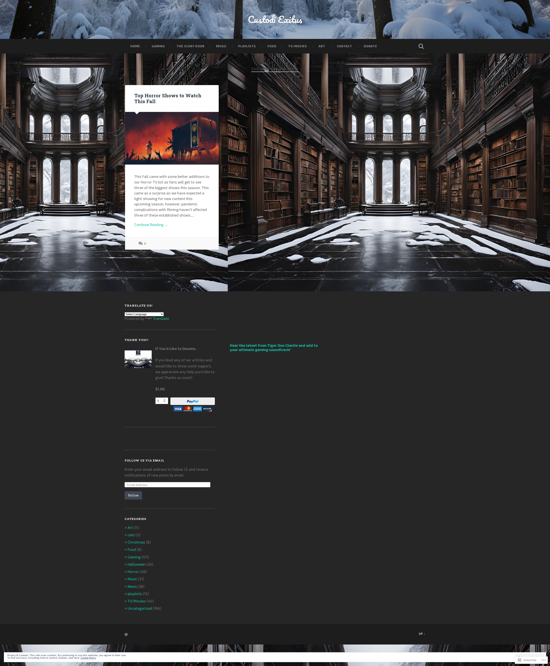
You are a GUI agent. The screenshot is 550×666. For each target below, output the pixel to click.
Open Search (421, 46)
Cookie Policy (88, 657)
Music (221, 46)
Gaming (158, 46)
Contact (344, 46)
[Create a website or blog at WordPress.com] (126, 634)
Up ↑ (422, 633)
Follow (133, 495)
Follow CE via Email (144, 460)
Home (135, 46)
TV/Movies (297, 46)
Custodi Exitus (275, 19)
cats (131, 535)
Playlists (247, 46)
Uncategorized (140, 608)
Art (322, 46)
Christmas (136, 542)
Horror (133, 571)
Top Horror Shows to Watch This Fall (167, 98)
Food (272, 46)
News (132, 586)
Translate (161, 318)
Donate (370, 46)
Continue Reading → (151, 224)
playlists (135, 593)
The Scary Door (191, 46)
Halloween (136, 564)
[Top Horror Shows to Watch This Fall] (172, 138)
